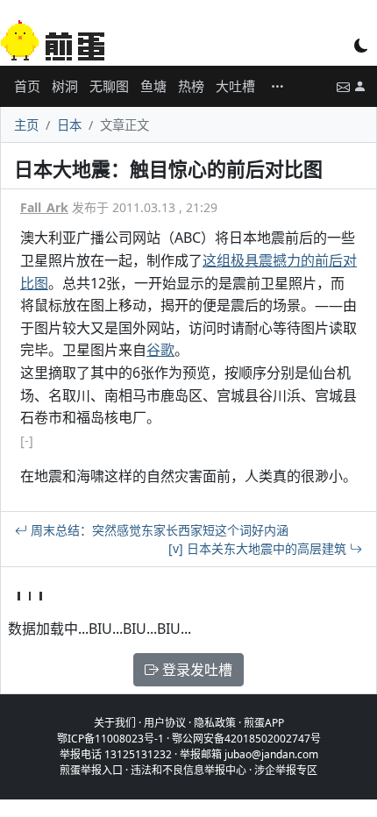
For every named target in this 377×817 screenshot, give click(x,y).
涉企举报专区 (285, 770)
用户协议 (165, 722)
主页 (26, 125)
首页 (27, 86)
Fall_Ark (44, 207)
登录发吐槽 (195, 669)
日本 (69, 125)
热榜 (191, 86)
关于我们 (115, 722)
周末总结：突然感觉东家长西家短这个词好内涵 (157, 530)
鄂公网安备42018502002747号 (246, 738)
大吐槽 (235, 86)
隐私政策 (215, 722)
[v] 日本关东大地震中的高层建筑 (259, 548)
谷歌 (160, 349)
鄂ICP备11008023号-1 (110, 738)
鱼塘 (153, 86)
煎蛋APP (264, 722)
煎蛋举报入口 (91, 770)
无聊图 (109, 86)
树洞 (65, 86)
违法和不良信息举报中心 (188, 770)
